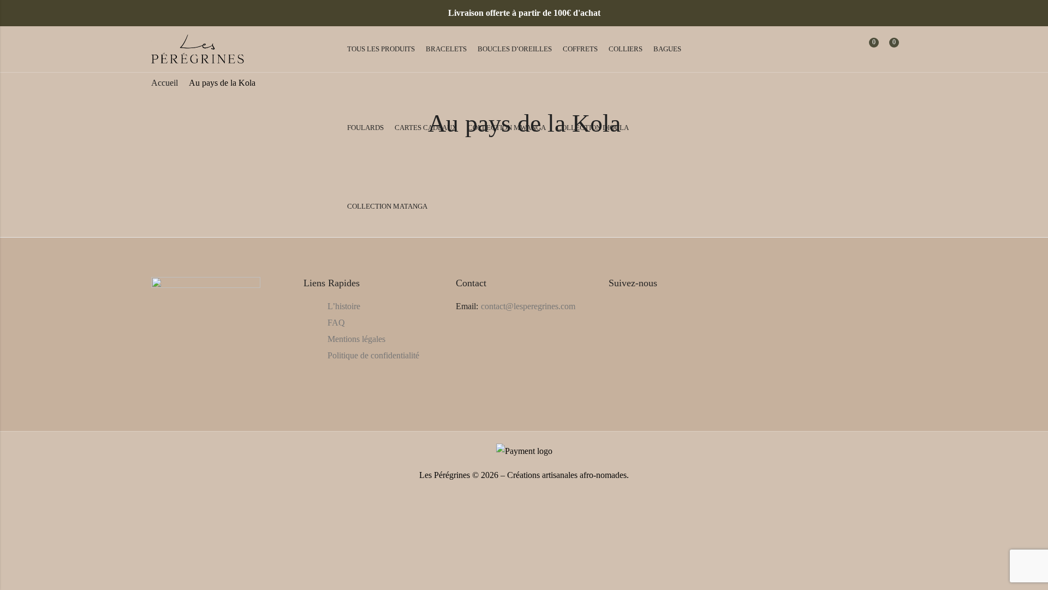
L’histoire (343, 306)
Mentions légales (356, 339)
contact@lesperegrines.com (528, 306)
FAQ (336, 322)
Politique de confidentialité (373, 355)
